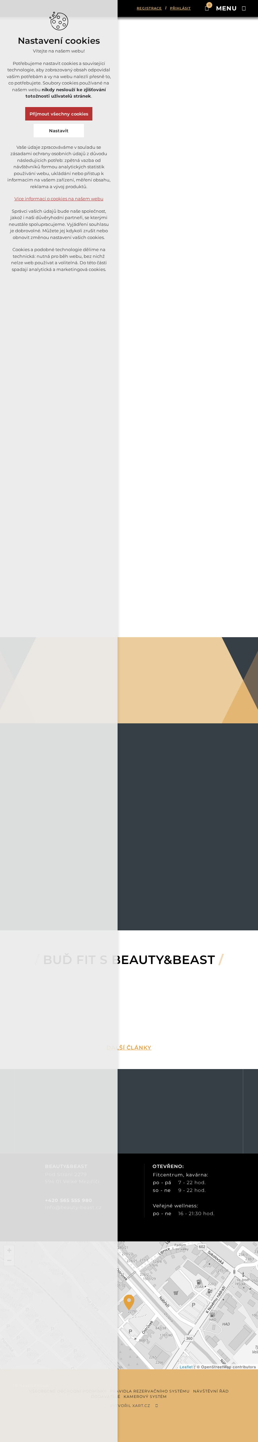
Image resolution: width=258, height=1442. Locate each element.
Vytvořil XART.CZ (130, 1405)
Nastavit (59, 130)
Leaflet (186, 1366)
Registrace (149, 8)
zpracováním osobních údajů (195, 1118)
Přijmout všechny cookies (59, 113)
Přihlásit (180, 8)
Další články (129, 1047)
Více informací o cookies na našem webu (58, 198)
